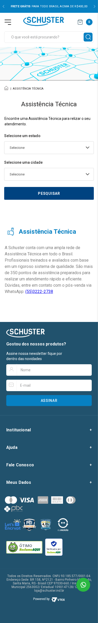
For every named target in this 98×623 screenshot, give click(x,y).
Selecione (17, 148)
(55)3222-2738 (39, 291)
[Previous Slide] (3, 6)
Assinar (49, 400)
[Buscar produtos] (88, 37)
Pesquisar (49, 193)
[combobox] (49, 37)
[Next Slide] (94, 6)
